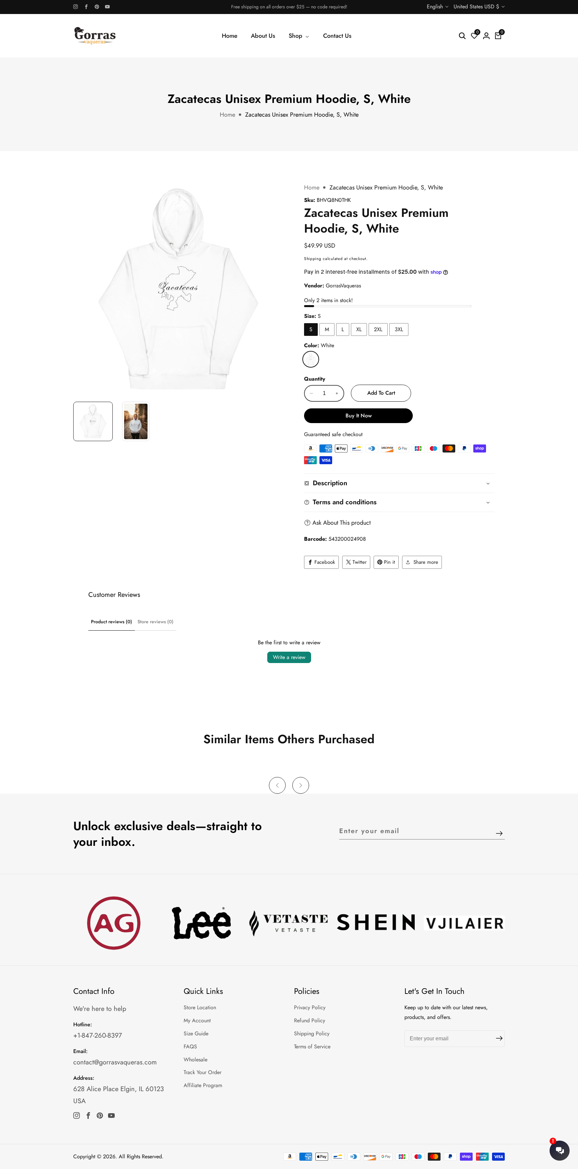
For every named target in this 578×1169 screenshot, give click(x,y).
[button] (277, 785)
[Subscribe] (499, 833)
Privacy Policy (309, 1007)
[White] (310, 359)
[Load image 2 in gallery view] (136, 421)
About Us (263, 35)
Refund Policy (309, 1020)
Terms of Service (312, 1046)
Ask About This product (341, 522)
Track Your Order (202, 1072)
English (436, 6)
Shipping (312, 259)
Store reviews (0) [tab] (155, 621)
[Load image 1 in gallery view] (93, 421)
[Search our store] (462, 36)
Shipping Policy (311, 1033)
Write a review (289, 657)
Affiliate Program (203, 1085)
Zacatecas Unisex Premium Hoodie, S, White (302, 115)
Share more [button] (425, 562)
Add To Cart (381, 393)
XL (359, 329)
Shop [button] (296, 35)
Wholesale (195, 1059)
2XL (378, 329)
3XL (399, 329)
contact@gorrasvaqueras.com (115, 1062)
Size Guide (196, 1033)
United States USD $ (477, 6)
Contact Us (337, 35)
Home (229, 35)
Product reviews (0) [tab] (111, 621)
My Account (197, 1020)
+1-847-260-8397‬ (97, 1035)
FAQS (190, 1046)
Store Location (200, 1007)
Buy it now (359, 415)
